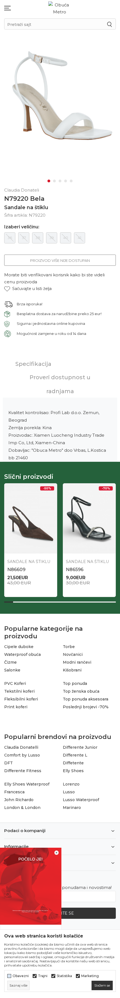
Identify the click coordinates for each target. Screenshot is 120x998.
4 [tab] (65, 181)
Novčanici (73, 654)
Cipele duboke (18, 646)
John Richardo (18, 799)
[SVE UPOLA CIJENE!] (30, 885)
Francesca (14, 791)
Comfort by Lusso (22, 755)
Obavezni (21, 976)
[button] (28, 288)
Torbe (69, 646)
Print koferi (15, 706)
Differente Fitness (22, 770)
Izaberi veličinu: (21, 226)
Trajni (42, 976)
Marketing (90, 976)
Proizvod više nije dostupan (60, 260)
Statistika (64, 976)
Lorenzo (71, 784)
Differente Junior (80, 747)
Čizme (10, 662)
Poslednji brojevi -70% (86, 706)
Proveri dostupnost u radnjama (60, 384)
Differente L (75, 755)
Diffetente (73, 762)
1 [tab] (48, 181)
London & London (22, 807)
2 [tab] (54, 181)
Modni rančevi (77, 662)
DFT (8, 762)
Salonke (12, 670)
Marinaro (72, 807)
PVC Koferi (15, 683)
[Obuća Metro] (59, 8)
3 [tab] (60, 181)
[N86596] (89, 519)
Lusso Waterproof (81, 799)
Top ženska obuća (81, 691)
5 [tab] (71, 181)
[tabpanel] (60, 95)
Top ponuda (75, 683)
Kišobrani (72, 670)
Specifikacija (33, 364)
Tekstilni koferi (19, 691)
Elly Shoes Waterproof (26, 784)
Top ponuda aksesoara (85, 699)
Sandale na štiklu (26, 207)
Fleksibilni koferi (21, 699)
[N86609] (30, 519)
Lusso (69, 791)
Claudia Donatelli (21, 747)
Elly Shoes (73, 770)
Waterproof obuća (22, 654)
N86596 (74, 569)
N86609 (16, 569)
